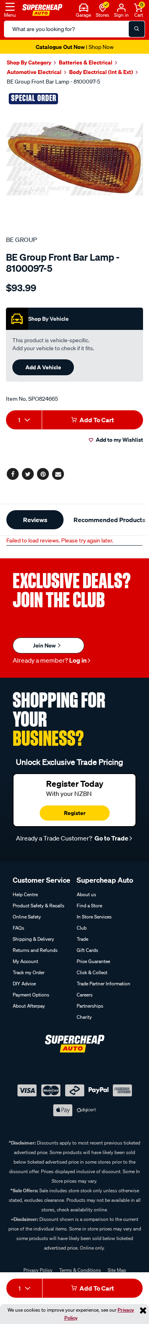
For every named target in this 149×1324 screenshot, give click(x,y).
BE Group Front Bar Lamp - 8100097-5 (53, 81)
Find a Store (89, 905)
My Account (25, 961)
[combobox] (24, 419)
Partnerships (90, 1005)
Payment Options (31, 994)
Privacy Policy (37, 1270)
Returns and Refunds (35, 950)
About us (86, 894)
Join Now (45, 645)
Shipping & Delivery (33, 939)
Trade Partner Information (103, 983)
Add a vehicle (43, 367)
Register (74, 813)
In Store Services (94, 916)
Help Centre (25, 894)
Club (82, 927)
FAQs (18, 927)
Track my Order (29, 972)
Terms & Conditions (80, 1270)
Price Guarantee (93, 961)
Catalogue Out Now (75, 47)
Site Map (117, 1270)
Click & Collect (92, 972)
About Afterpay (29, 1005)
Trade (82, 939)
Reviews (35, 520)
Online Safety (27, 916)
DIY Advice (24, 983)
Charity (84, 1017)
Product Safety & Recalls (38, 905)
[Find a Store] (103, 7)
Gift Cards (87, 950)
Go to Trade (110, 838)
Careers (85, 994)
